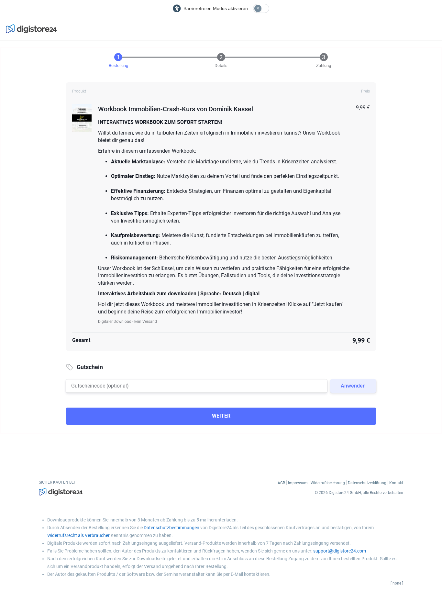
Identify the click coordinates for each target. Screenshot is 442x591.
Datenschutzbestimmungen (171, 527)
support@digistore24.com (339, 550)
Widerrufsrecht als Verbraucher (78, 535)
